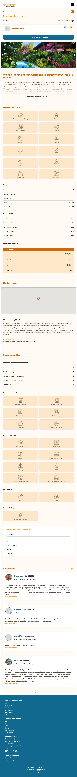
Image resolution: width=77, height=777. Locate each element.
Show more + (39, 693)
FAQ (6, 715)
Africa (7, 723)
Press (6, 748)
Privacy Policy (9, 760)
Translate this (9, 339)
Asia (6, 721)
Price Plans (8, 705)
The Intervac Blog (11, 739)
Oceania (7, 728)
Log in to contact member (38, 37)
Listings (7, 703)
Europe (7, 726)
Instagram (20, 751)
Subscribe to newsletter (12, 741)
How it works (9, 708)
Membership (9, 712)
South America (9, 732)
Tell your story (9, 743)
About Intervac (9, 710)
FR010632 (32, 610)
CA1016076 (29, 576)
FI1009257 (24, 661)
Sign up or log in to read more (37, 96)
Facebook (10, 751)
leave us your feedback (13, 746)
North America (9, 730)
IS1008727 (29, 636)
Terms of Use (9, 758)
